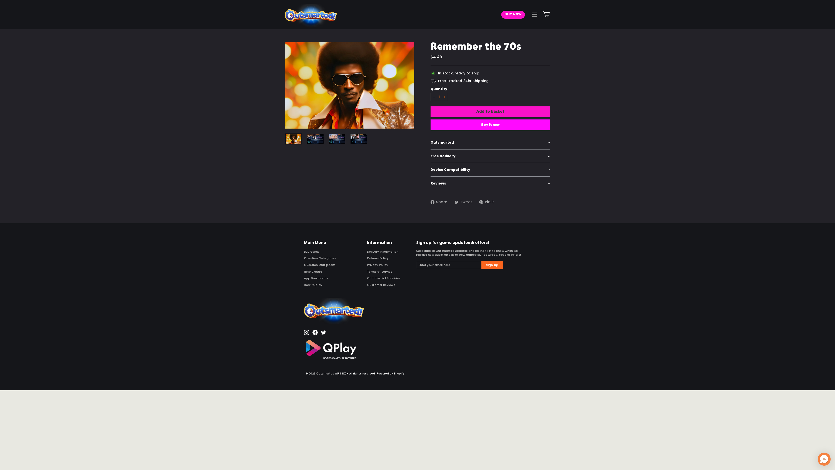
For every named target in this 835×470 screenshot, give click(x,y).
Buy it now (490, 124)
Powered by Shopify (390, 373)
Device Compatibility (450, 169)
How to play (313, 285)
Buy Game (312, 252)
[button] (824, 459)
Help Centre (313, 272)
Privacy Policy (377, 265)
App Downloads (316, 278)
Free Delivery (443, 156)
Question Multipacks (320, 265)
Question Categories (320, 258)
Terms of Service (379, 272)
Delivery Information (382, 252)
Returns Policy (378, 258)
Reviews (438, 183)
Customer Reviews (381, 285)
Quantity (439, 89)
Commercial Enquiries (383, 278)
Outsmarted (442, 142)
